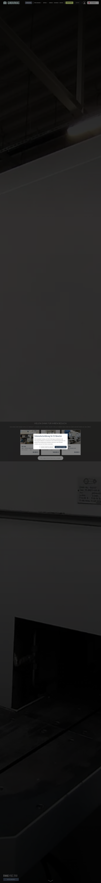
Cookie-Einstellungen (47, 447)
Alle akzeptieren (60, 447)
